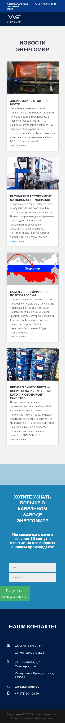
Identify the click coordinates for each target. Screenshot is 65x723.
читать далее (18, 145)
